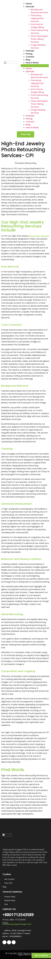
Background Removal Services (39, 11)
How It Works (32, 62)
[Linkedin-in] (14, 942)
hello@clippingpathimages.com (17, 924)
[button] (35, 65)
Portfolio (30, 50)
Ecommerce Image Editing (37, 26)
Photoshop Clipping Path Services (37, 18)
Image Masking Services (38, 46)
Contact (30, 56)
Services (30, 6)
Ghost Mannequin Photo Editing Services (39, 39)
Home (29, 3)
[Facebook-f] (4, 942)
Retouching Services (39, 235)
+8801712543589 (18, 914)
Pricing (29, 53)
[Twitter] (9, 942)
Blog (28, 59)
